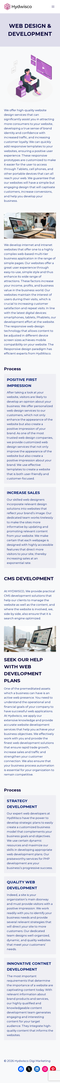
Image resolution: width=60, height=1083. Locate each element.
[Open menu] (53, 6)
